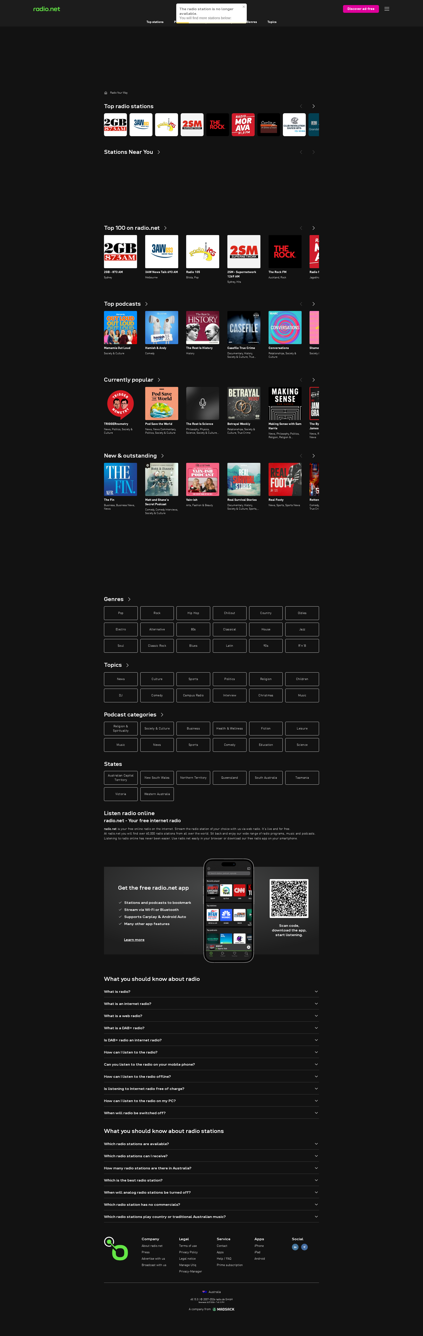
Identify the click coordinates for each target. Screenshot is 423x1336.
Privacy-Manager (190, 1271)
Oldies (302, 613)
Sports (193, 679)
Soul (121, 645)
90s (265, 645)
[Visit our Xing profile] (304, 1247)
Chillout (229, 613)
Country (265, 613)
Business (193, 728)
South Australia (266, 777)
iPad (257, 1252)
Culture (157, 679)
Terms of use (188, 1245)
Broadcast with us (154, 1265)
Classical (229, 629)
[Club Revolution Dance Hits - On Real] (294, 124)
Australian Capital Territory (121, 778)
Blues (193, 645)
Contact (222, 1245)
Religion (266, 679)
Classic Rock (157, 645)
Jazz (302, 629)
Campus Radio (193, 695)
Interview (229, 695)
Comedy (157, 695)
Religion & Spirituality (120, 728)
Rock (157, 613)
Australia (214, 1292)
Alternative (157, 629)
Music (302, 695)
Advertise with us (153, 1258)
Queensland (229, 777)
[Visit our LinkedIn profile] (295, 1247)
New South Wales (157, 777)
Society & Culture (157, 728)
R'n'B (302, 645)
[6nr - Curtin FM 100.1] (268, 124)
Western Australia (157, 794)
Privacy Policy (188, 1252)
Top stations (155, 22)
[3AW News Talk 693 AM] (141, 124)
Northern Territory (193, 777)
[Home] (106, 92)
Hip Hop (193, 613)
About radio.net (152, 1245)
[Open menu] (387, 8)
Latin (229, 645)
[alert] (211, 13)
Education (266, 744)
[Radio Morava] (243, 124)
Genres (252, 22)
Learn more (134, 939)
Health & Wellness (229, 728)
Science (302, 744)
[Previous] (301, 104)
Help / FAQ (224, 1258)
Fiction (266, 728)
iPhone (259, 1245)
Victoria (120, 794)
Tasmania (302, 777)
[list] (211, 124)
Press (146, 1252)
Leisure (302, 728)
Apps (220, 1252)
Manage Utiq (187, 1265)
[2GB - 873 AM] (115, 124)
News (121, 679)
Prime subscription (230, 1265)
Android (259, 1258)
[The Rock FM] (217, 124)
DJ (120, 695)
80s (193, 629)
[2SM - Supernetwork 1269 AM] (192, 124)
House (266, 629)
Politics (229, 679)
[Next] (313, 104)
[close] (243, 6)
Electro (121, 629)
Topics (271, 22)
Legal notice (187, 1258)
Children (302, 679)
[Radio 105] (166, 124)
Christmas (265, 695)
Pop (121, 613)
